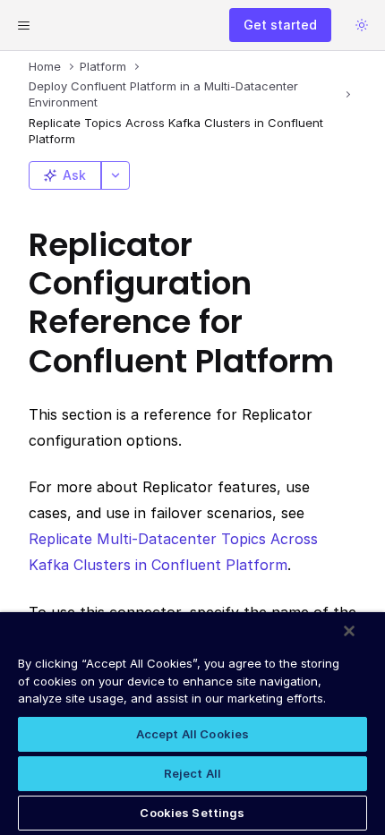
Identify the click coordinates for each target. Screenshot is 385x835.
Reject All (192, 773)
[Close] (349, 631)
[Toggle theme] (362, 25)
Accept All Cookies (192, 734)
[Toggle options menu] (115, 175)
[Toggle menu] (23, 25)
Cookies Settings (192, 812)
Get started (280, 24)
